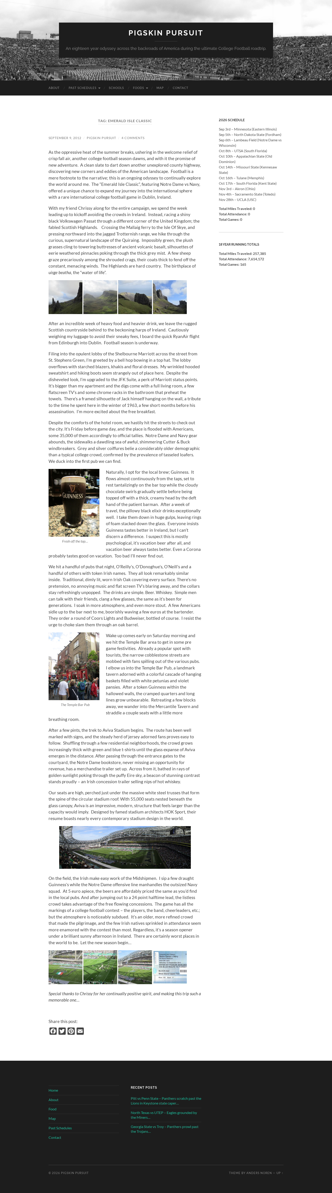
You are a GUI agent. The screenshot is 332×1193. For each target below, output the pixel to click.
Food (52, 1109)
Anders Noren (259, 1173)
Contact (180, 88)
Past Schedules (82, 88)
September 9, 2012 (65, 138)
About (54, 88)
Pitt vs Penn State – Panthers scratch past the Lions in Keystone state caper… (166, 1100)
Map (160, 88)
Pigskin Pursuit (166, 33)
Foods (138, 88)
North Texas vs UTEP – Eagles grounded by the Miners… (164, 1114)
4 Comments (133, 138)
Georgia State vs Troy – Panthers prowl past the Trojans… (165, 1128)
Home (53, 1090)
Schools (116, 88)
